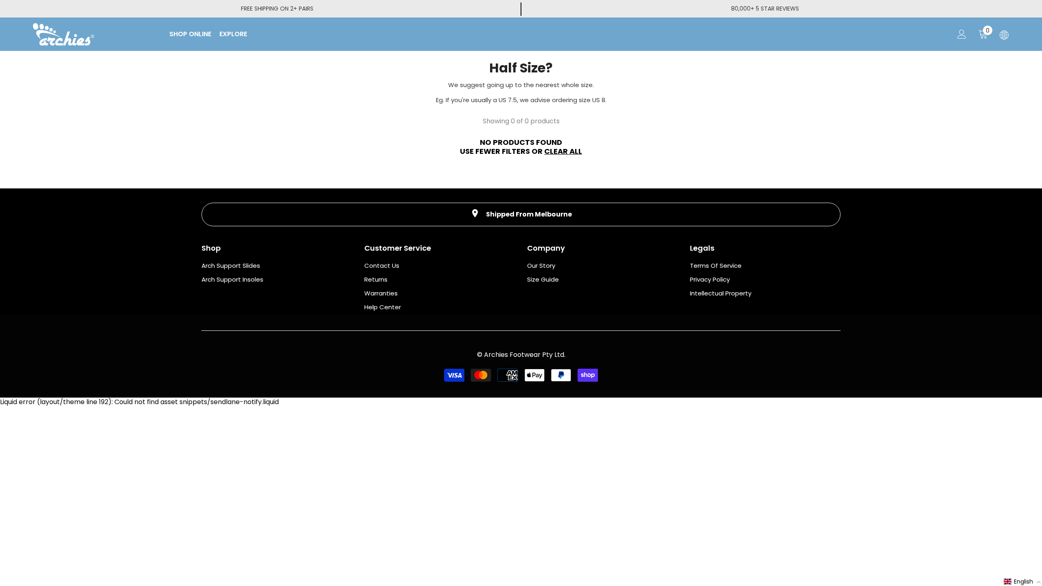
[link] (521, 214)
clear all (563, 151)
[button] (1022, 581)
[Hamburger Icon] (1004, 35)
